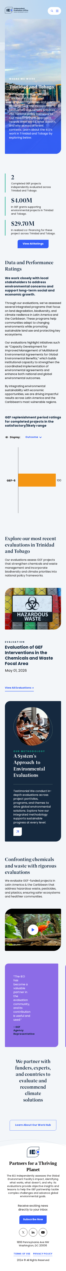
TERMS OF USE (22, 1254)
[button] (51, 10)
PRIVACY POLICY (42, 1254)
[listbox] (33, 437)
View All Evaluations (18, 688)
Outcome (31, 437)
